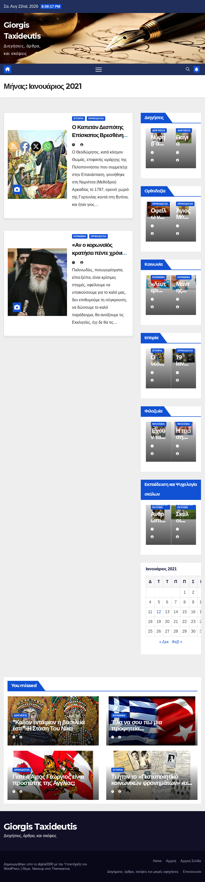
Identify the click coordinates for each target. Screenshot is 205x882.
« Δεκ (164, 642)
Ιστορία (79, 118)
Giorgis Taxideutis (40, 826)
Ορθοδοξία (96, 118)
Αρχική (171, 861)
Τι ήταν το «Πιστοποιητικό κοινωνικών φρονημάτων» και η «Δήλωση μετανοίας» (150, 783)
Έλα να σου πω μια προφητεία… (136, 725)
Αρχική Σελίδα (190, 861)
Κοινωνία (80, 236)
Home (157, 861)
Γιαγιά (182, 140)
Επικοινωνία (192, 872)
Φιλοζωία (158, 424)
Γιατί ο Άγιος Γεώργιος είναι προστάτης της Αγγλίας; (48, 779)
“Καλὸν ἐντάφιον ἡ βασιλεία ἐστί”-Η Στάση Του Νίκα (48, 725)
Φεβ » (177, 642)
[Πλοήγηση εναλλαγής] (98, 69)
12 (158, 612)
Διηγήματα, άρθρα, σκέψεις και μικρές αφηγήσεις (142, 872)
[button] (188, 69)
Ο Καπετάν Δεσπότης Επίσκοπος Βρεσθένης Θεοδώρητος (99, 135)
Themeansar (61, 869)
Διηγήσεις (158, 130)
